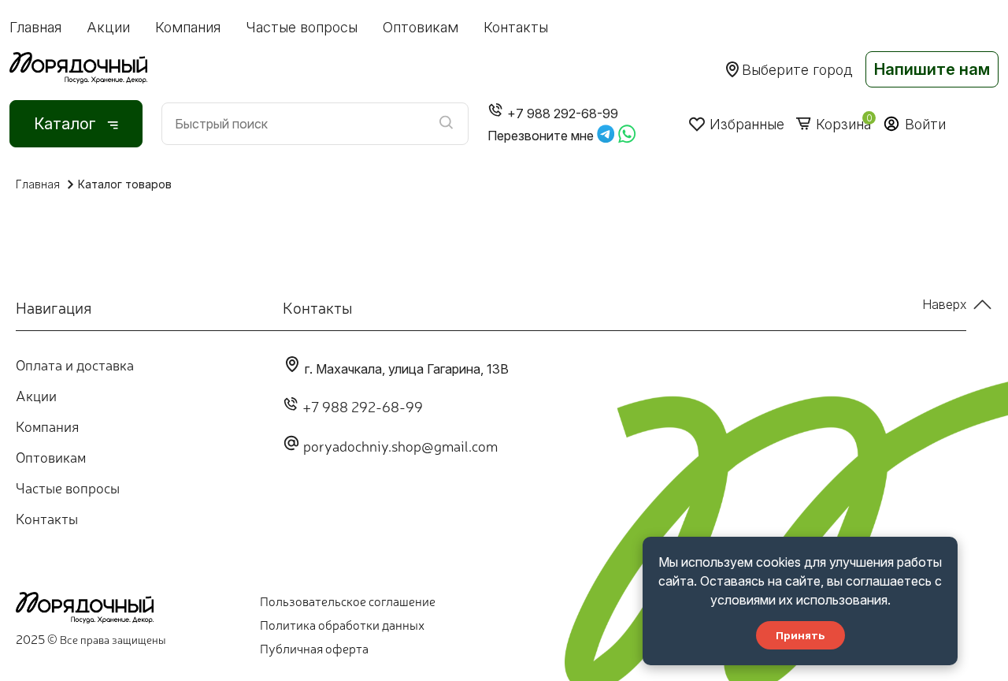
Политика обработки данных (342, 624)
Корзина (843, 124)
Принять (800, 635)
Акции (108, 27)
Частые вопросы (302, 27)
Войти (925, 124)
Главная (35, 27)
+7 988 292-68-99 (362, 405)
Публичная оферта (314, 648)
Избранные (747, 124)
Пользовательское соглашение (347, 600)
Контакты (516, 27)
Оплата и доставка (75, 364)
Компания (187, 27)
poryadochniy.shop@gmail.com (400, 445)
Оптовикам (420, 27)
